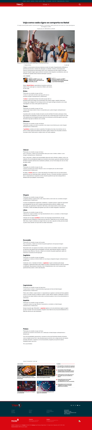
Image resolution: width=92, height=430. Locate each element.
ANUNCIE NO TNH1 (67, 411)
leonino (30, 172)
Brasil (44, 1)
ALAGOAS (13, 412)
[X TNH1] (76, 405)
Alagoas (32, 1)
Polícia (36, 1)
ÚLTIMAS (13, 410)
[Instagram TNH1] (71, 405)
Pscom (67, 1)
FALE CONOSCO (67, 413)
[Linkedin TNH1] (80, 405)
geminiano (26, 129)
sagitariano (46, 263)
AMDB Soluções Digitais (22, 426)
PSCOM (48, 412)
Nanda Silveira (30, 85)
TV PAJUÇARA (49, 410)
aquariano (43, 308)
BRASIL (30, 412)
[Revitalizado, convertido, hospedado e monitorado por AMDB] (80, 421)
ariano (25, 99)
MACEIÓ (13, 411)
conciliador (37, 217)
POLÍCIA (30, 410)
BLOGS (30, 411)
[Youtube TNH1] (78, 405)
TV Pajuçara (48, 1)
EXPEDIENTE (66, 410)
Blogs (40, 1)
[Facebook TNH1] (74, 405)
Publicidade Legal (61, 1)
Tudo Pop (54, 1)
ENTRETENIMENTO (50, 411)
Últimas (24, 1)
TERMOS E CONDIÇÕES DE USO (70, 412)
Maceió (28, 1)
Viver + (46, 4)
